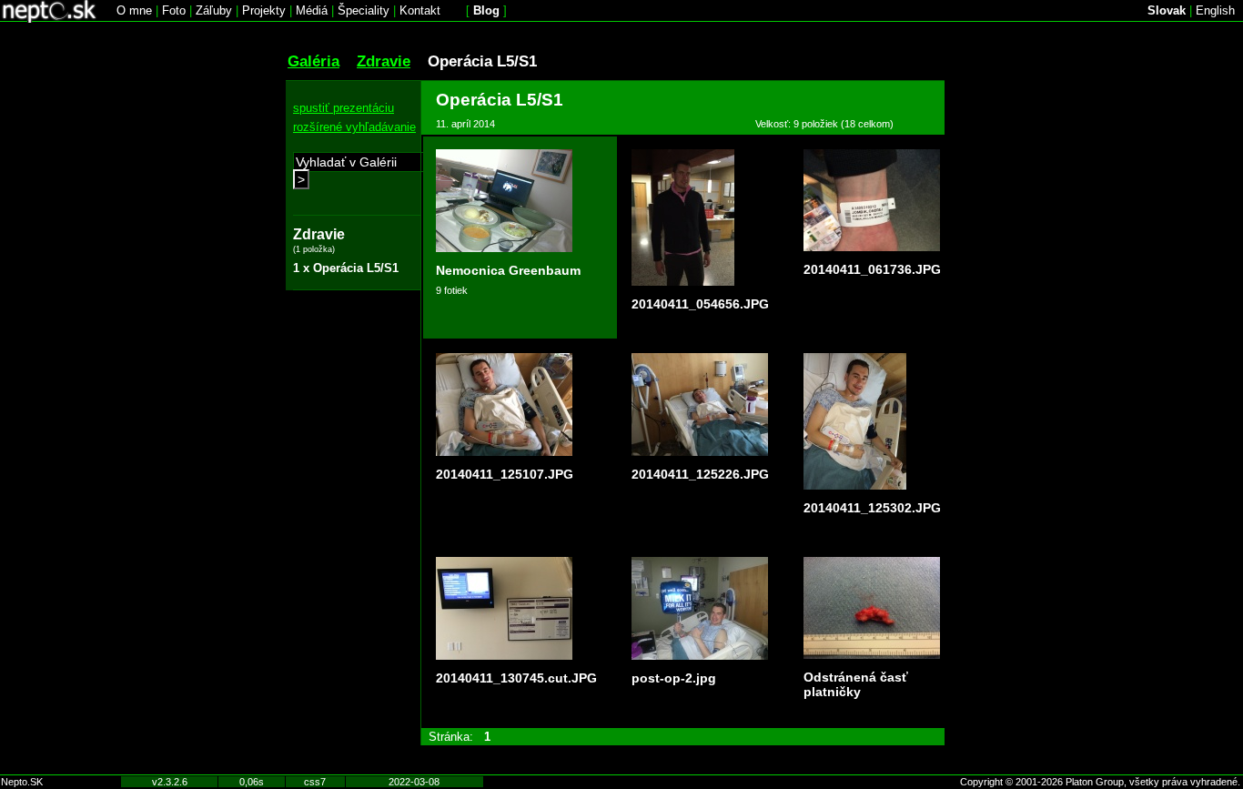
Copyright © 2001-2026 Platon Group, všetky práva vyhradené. (1100, 781)
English (1215, 10)
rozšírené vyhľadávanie (354, 127)
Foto (174, 10)
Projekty (264, 10)
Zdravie (383, 61)
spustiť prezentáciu (343, 108)
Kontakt (419, 10)
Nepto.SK (22, 781)
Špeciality (363, 10)
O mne (134, 10)
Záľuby (214, 10)
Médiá (312, 10)
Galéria (313, 61)
